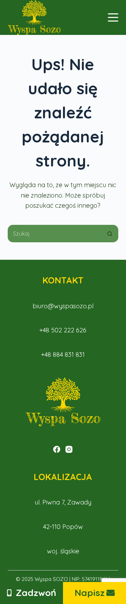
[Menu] (113, 17)
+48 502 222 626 (62, 330)
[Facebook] (56, 449)
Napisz (90, 592)
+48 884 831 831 (63, 355)
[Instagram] (68, 449)
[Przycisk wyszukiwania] (109, 233)
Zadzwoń (36, 592)
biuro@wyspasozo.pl (63, 306)
